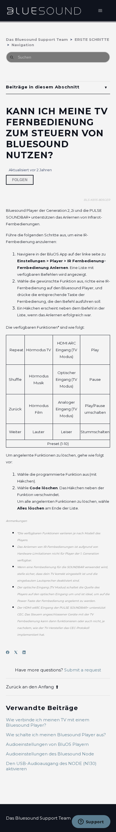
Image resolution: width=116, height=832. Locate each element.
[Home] (44, 10)
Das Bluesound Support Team (37, 39)
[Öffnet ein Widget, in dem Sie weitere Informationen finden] (91, 822)
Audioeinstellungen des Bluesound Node (50, 754)
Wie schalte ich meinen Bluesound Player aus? (56, 734)
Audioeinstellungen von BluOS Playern (47, 744)
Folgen (19, 180)
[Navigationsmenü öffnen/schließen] (100, 10)
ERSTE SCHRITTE (92, 39)
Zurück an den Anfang (30, 686)
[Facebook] (9, 652)
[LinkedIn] (25, 652)
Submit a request (82, 670)
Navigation (23, 45)
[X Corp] (17, 652)
